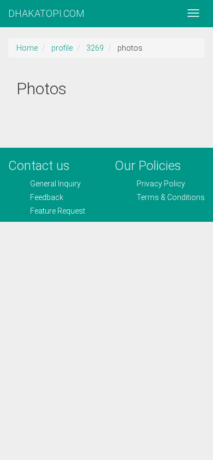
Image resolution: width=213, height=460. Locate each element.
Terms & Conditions (171, 197)
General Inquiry (55, 183)
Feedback (46, 197)
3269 (95, 48)
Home (27, 48)
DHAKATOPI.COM (46, 13)
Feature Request (57, 211)
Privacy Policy (161, 183)
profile (62, 48)
